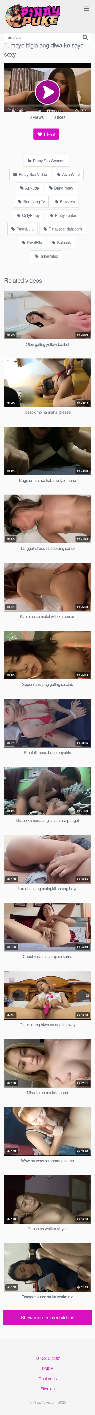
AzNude (31, 188)
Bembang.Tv (34, 201)
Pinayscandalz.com (65, 229)
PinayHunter (65, 215)
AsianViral (70, 174)
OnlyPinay (30, 215)
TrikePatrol (48, 256)
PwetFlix (34, 242)
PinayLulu (24, 229)
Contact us (47, 1378)
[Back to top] (86, 1404)
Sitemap (48, 1389)
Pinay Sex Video (32, 174)
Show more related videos (47, 1317)
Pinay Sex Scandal (48, 161)
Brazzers (67, 201)
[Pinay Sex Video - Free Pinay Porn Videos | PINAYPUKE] (42, 16)
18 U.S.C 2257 (47, 1358)
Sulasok (63, 242)
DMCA (47, 1368)
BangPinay (63, 188)
